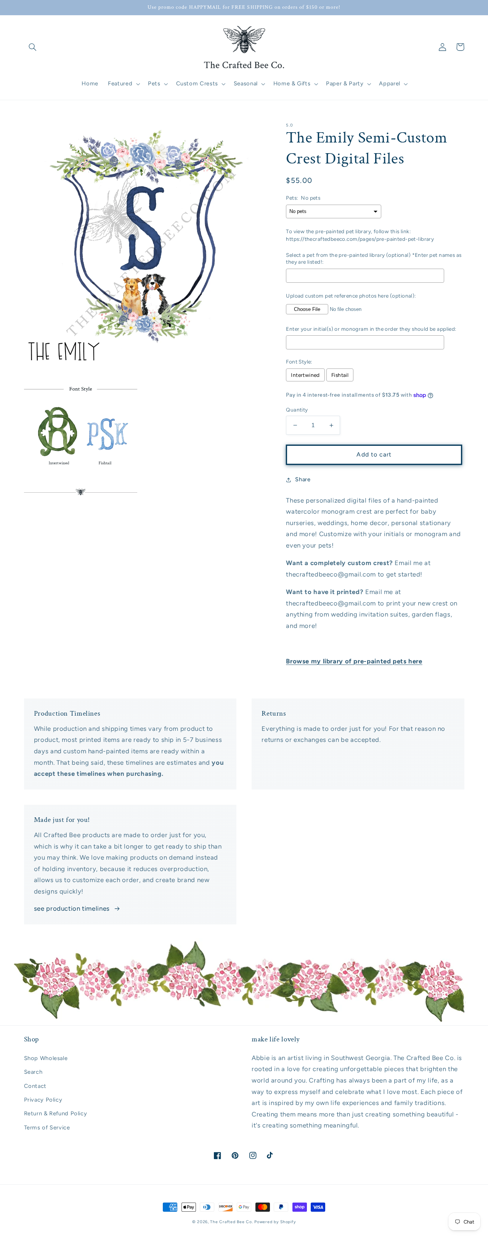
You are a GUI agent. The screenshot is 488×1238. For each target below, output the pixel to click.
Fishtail (339, 375)
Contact (35, 1086)
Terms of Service (47, 1127)
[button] (33, 47)
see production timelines (72, 908)
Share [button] (302, 479)
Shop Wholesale (46, 1058)
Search (33, 1071)
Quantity (297, 410)
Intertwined (305, 375)
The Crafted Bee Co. (231, 1221)
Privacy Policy (43, 1099)
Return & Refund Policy (55, 1113)
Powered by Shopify (275, 1221)
